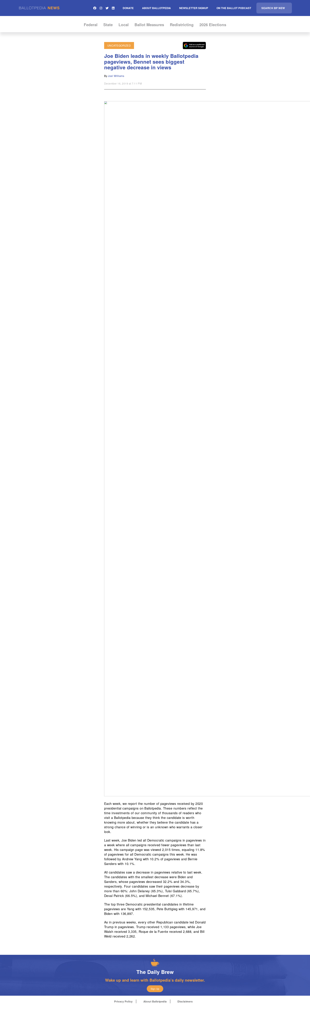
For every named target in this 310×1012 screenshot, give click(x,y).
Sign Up (155, 988)
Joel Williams (116, 76)
